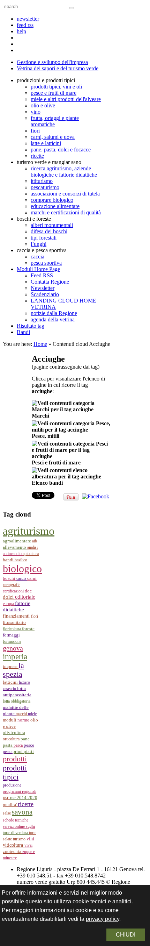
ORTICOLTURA (12, 739)
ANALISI (32, 547)
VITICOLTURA (13, 845)
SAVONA (22, 812)
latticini (11, 682)
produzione (12, 785)
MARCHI (22, 713)
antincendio (13, 553)
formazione (12, 641)
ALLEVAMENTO (15, 547)
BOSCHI (9, 578)
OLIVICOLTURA (14, 732)
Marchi (40, 416)
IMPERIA (15, 656)
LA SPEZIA (13, 669)
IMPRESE (10, 666)
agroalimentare (17, 541)
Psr (6, 797)
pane (25, 738)
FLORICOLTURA (12, 628)
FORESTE (28, 628)
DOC (28, 590)
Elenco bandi (47, 483)
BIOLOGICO (22, 569)
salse (7, 813)
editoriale (25, 597)
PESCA (19, 745)
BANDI (9, 559)
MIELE (32, 713)
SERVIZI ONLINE (14, 826)
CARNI (32, 578)
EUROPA (9, 603)
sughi (30, 826)
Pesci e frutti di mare (56, 462)
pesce (29, 745)
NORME (23, 720)
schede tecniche (15, 820)
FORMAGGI (11, 635)
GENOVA (13, 648)
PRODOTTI (15, 758)
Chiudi (125, 935)
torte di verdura (16, 832)
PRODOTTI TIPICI (15, 772)
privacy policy (102, 919)
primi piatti (23, 751)
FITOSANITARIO (14, 622)
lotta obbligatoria (16, 701)
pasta (8, 745)
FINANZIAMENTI (17, 616)
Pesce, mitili (45, 436)
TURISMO (20, 839)
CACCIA (21, 578)
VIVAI (28, 845)
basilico (21, 559)
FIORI (34, 616)
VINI (30, 838)
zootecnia (12, 851)
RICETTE (25, 804)
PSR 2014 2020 (23, 797)
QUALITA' (10, 804)
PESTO (8, 751)
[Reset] (71, 8)
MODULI (10, 720)
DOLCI (9, 597)
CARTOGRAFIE (11, 584)
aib (34, 541)
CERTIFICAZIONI (14, 591)
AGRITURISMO (28, 531)
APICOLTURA (31, 553)
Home (40, 344)
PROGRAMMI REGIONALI (19, 791)
